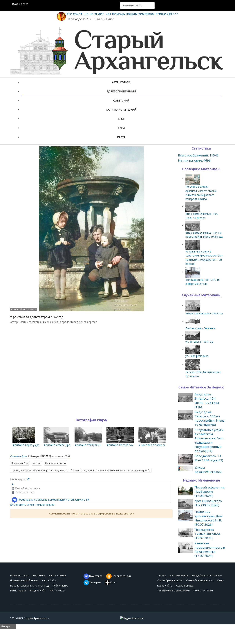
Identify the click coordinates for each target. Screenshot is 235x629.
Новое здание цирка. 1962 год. (204, 313)
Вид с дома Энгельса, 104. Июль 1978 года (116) (207, 400)
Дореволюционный (121, 91)
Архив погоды (184, 585)
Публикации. (60, 585)
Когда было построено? (207, 575)
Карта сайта (164, 585)
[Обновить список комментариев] (28, 479)
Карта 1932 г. (50, 580)
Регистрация (18, 590)
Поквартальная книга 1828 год (29, 585)
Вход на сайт (20, 4)
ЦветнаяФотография (55, 463)
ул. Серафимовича (196, 356)
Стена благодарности (200, 580)
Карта (121, 137)
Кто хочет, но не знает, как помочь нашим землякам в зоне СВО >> (122, 14)
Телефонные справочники (173, 590)
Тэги (121, 128)
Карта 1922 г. (58, 590)
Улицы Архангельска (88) (208, 469)
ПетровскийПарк (19, 463)
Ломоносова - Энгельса (200, 328)
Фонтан (37, 463)
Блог (121, 119)
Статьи (161, 575)
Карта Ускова (57, 575)
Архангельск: (121, 82)
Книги (220, 580)
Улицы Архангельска (169, 580)
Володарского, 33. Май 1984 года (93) (209, 458)
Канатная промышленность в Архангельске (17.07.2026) (210, 549)
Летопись (39, 575)
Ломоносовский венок (24, 580)
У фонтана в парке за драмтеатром (161, 445)
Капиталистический (121, 109)
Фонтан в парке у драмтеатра (31, 445)
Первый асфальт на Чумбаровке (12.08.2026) (209, 491)
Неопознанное (179, 575)
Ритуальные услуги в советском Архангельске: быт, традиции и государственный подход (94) (209, 440)
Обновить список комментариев (33, 504)
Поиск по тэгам (19, 575)
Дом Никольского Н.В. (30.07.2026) (208, 503)
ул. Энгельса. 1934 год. (199, 341)
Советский (121, 100)
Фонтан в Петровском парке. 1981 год (131, 445)
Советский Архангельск (23, 309)
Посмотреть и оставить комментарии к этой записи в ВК (53, 499)
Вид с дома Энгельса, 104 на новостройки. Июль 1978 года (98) (210, 418)
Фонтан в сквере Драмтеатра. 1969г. (67, 445)
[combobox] (137, 5)
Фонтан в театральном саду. (93, 445)
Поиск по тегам (203, 590)
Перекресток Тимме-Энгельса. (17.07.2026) (208, 533)
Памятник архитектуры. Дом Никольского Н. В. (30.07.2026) (208, 518)
